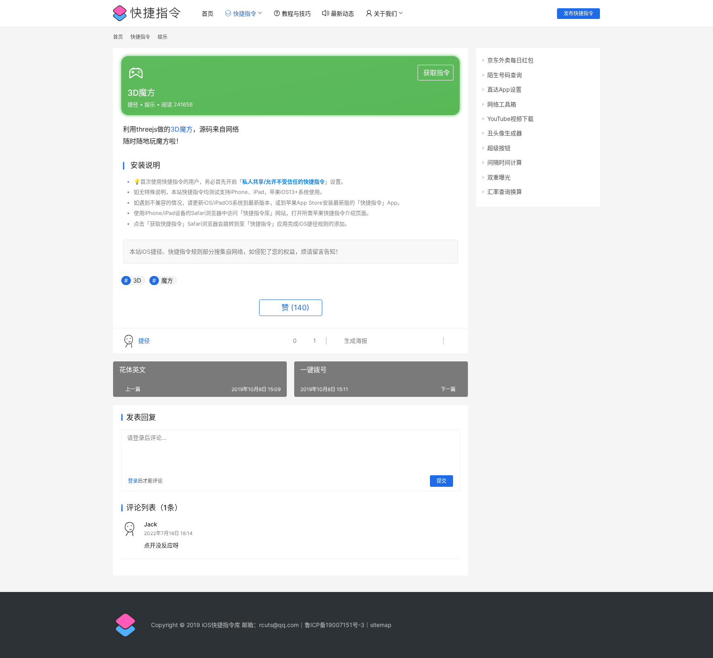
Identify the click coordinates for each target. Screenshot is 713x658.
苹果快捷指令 (329, 213)
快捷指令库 (256, 213)
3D (174, 129)
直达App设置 (504, 89)
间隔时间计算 (504, 162)
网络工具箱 (501, 104)
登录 (133, 481)
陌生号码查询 (504, 74)
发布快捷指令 (578, 13)
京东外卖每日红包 (510, 60)
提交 (441, 481)
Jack (150, 524)
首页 (207, 13)
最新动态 (341, 13)
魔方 (186, 129)
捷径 (132, 104)
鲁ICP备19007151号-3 (334, 624)
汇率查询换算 (504, 191)
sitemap (381, 624)
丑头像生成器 (504, 133)
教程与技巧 (295, 13)
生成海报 (354, 340)
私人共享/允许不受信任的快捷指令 (283, 181)
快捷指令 (243, 13)
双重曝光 (498, 177)
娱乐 (149, 104)
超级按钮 (498, 147)
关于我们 (384, 13)
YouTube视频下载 (510, 118)
